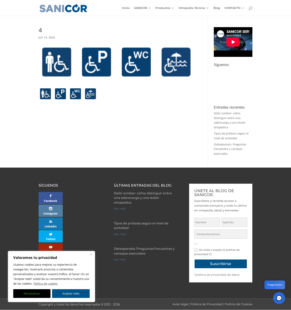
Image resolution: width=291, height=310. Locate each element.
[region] (51, 276)
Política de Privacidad (206, 304)
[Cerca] (90, 254)
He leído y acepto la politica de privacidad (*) (217, 252)
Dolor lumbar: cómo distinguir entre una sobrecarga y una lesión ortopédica (143, 197)
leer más (120, 208)
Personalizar (32, 293)
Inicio (126, 8)
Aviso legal (180, 304)
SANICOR (140, 8)
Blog (216, 8)
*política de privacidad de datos (217, 275)
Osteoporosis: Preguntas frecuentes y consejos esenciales (230, 149)
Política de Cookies (238, 304)
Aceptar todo (70, 293)
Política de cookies (45, 283)
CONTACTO (232, 8)
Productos (162, 8)
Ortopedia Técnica (192, 8)
